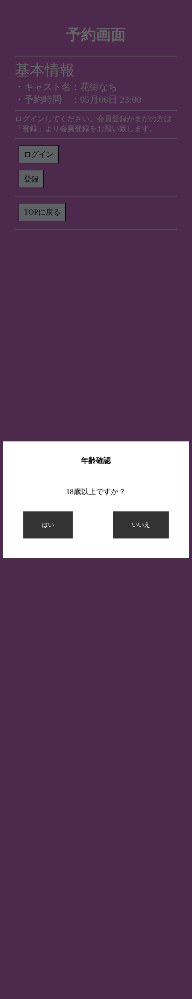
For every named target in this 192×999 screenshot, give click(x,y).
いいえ (141, 524)
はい (48, 524)
